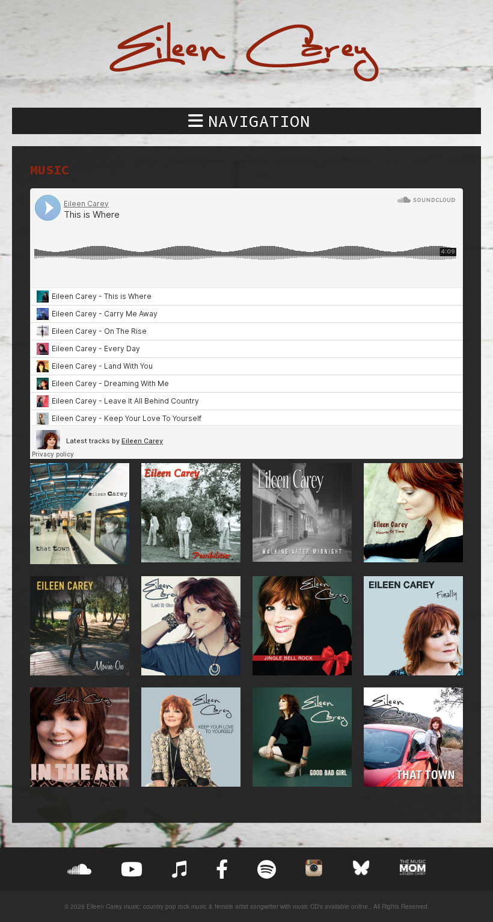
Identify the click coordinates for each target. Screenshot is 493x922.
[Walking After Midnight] (302, 513)
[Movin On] (79, 625)
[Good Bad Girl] (302, 737)
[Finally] (413, 625)
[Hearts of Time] (413, 513)
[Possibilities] (190, 513)
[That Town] (79, 513)
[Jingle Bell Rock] (302, 625)
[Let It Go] (190, 625)
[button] (246, 121)
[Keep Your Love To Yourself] (190, 737)
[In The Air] (79, 737)
